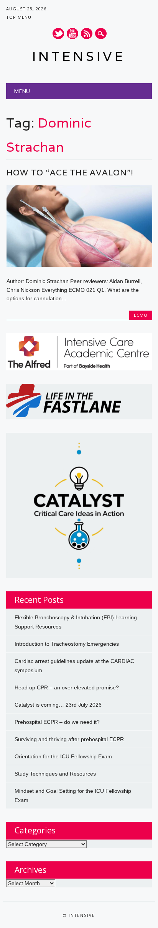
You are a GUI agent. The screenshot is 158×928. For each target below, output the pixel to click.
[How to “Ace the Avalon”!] (79, 265)
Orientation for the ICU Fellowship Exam (63, 756)
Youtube (72, 33)
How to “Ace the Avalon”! (70, 172)
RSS (86, 33)
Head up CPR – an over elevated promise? (67, 687)
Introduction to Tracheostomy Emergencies (67, 644)
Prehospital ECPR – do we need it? (57, 722)
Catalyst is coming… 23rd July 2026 (58, 705)
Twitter (58, 33)
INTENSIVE (78, 56)
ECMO (141, 315)
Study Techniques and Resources (55, 774)
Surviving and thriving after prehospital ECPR (69, 739)
